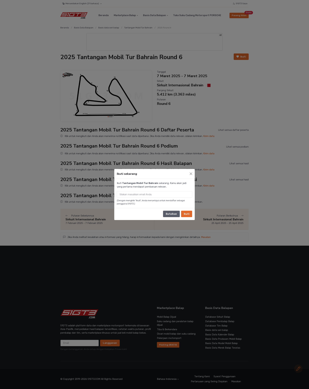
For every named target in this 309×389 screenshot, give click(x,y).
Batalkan (171, 213)
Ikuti (187, 213)
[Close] (190, 173)
